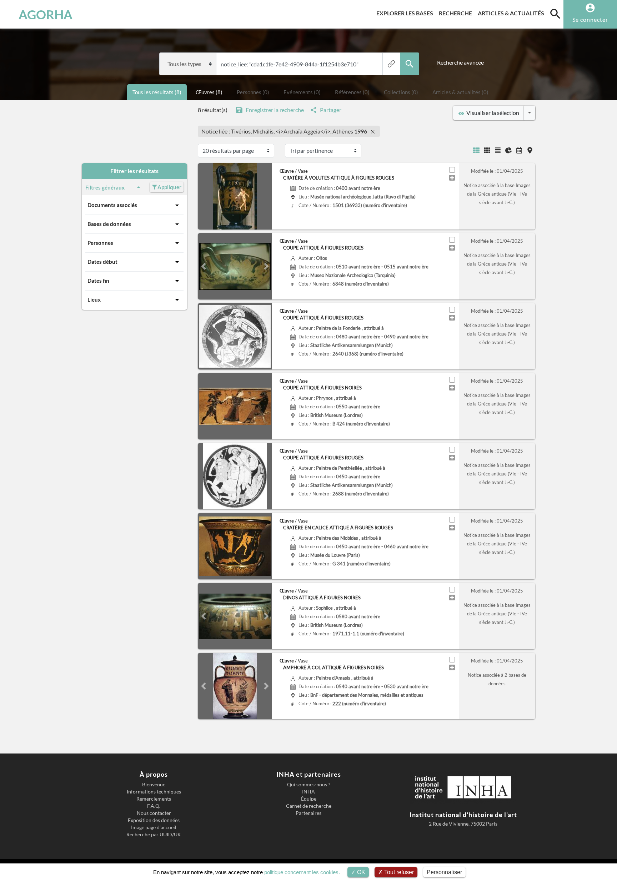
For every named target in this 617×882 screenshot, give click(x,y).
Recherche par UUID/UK (153, 834)
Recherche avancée (460, 62)
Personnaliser (444, 872)
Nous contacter (154, 813)
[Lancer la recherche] (409, 63)
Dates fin (98, 280)
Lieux (94, 299)
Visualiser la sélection (491, 112)
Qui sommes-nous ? (308, 784)
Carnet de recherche (308, 806)
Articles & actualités (512, 12)
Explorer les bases (406, 12)
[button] (203, 266)
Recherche (457, 12)
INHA (308, 791)
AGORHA (45, 14)
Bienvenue (153, 784)
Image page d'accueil (153, 827)
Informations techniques (154, 791)
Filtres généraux (105, 187)
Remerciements (153, 799)
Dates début (102, 261)
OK (360, 872)
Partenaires (308, 813)
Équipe (308, 799)
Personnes (100, 243)
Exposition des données (154, 820)
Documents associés (112, 205)
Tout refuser (398, 872)
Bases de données (109, 224)
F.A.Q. (153, 806)
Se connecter (590, 19)
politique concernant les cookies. (302, 872)
